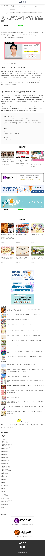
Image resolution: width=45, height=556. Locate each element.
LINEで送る (20, 25)
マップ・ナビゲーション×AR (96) (7, 478)
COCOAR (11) (4, 494)
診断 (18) (3, 491)
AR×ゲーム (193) (4, 464)
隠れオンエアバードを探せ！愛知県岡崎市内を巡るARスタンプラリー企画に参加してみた (23, 314)
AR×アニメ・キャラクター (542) (7, 444)
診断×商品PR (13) (5, 492)
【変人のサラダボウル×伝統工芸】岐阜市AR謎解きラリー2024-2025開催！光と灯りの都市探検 (24, 356)
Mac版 (18, 133)
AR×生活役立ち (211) (5, 457)
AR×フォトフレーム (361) (6, 445)
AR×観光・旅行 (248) (5, 450)
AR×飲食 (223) (4, 454)
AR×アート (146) (4, 472)
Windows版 (14, 133)
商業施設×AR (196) (5, 463)
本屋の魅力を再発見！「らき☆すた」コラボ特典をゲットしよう (19, 324)
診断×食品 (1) (4, 507)
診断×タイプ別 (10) (5, 495)
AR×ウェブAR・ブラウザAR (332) (7, 447)
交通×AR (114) (4, 475)
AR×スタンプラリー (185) (6, 466)
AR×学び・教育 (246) (5, 451)
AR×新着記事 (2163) (5, 439)
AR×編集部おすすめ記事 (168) (7, 467)
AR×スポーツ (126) (5, 473)
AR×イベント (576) (5, 442)
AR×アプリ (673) (4, 441)
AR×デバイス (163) (5, 469)
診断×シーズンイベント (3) (6, 501)
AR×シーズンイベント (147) (6, 470)
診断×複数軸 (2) (4, 506)
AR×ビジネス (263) (5, 448)
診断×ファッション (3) (5, 503)
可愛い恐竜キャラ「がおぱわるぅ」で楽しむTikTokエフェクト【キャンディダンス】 (22, 330)
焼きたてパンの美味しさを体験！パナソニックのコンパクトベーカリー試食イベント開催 (23, 335)
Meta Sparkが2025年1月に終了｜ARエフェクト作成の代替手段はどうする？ (21, 364)
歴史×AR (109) (4, 476)
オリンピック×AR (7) (5, 498)
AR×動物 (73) (4, 482)
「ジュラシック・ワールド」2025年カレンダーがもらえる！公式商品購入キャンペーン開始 (24, 340)
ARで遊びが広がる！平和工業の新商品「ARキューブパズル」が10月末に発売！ (22, 345)
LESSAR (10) (4, 497)
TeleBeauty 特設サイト (11, 63)
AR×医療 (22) (4, 488)
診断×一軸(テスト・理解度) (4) (7, 500)
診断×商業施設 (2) (5, 504)
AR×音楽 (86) (4, 479)
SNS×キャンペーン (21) (5, 489)
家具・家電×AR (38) (5, 485)
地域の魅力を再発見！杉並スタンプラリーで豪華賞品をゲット (18, 319)
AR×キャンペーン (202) (5, 460)
